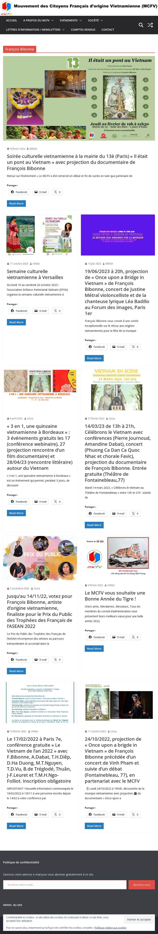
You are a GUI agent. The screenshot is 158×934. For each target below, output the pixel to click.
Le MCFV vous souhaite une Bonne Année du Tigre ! (115, 596)
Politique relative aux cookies (110, 927)
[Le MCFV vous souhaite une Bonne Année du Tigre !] (118, 556)
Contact (108, 29)
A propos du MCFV (36, 20)
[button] (52, 20)
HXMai (36, 263)
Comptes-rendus (83, 29)
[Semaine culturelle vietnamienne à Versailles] (40, 235)
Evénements (69, 20)
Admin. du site (12, 905)
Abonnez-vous (141, 884)
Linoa (30, 418)
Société (93, 20)
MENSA (33, 148)
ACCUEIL (11, 20)
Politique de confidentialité (21, 862)
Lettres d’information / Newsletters (33, 29)
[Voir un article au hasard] (150, 25)
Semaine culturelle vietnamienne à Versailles (35, 274)
